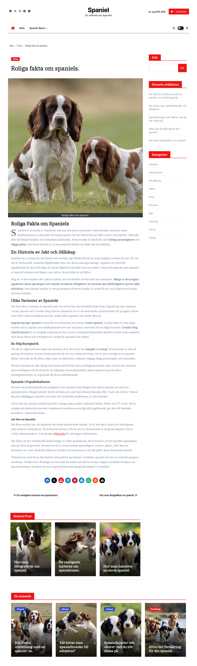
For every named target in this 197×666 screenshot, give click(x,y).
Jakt (151, 213)
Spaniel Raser (37, 28)
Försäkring (155, 180)
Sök (155, 57)
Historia (153, 205)
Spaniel (98, 10)
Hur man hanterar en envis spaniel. (118, 568)
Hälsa (152, 188)
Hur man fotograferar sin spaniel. (26, 566)
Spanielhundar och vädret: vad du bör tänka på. (119, 646)
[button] (187, 28)
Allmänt (153, 164)
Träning (153, 221)
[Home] (13, 28)
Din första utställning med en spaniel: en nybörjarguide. (165, 95)
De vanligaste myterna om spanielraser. (69, 566)
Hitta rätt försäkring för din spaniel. (165, 648)
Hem (22, 28)
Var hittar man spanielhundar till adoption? (74, 646)
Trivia (15, 59)
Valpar (152, 237)
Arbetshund (155, 172)
